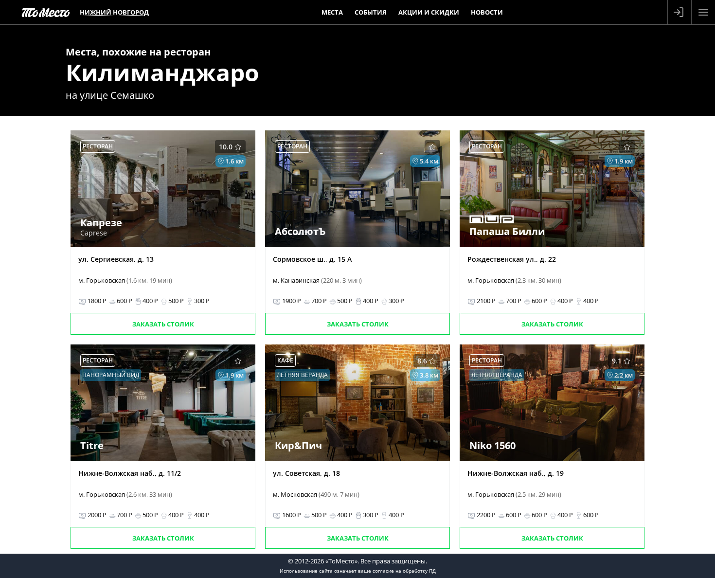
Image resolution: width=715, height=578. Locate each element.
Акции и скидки (428, 12)
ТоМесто (45, 12)
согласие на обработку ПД (404, 570)
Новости (487, 12)
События (371, 12)
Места (332, 12)
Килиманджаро (162, 72)
